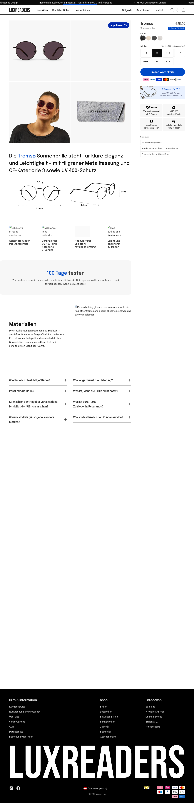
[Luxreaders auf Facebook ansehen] (18, 788)
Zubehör (104, 726)
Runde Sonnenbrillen (152, 148)
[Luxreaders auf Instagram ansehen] (11, 788)
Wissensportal (153, 726)
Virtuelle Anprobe (155, 711)
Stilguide (150, 706)
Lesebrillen (106, 711)
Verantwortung (17, 721)
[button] (172, 10)
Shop (104, 700)
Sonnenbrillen (172, 148)
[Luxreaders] (19, 10)
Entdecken (154, 700)
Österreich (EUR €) (97, 788)
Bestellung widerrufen (21, 736)
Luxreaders (100, 794)
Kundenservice (17, 706)
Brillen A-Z (152, 721)
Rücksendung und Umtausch (24, 711)
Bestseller (105, 731)
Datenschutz (16, 731)
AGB (11, 726)
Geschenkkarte (108, 736)
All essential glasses (152, 142)
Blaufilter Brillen (109, 716)
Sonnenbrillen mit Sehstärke (155, 154)
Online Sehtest (154, 716)
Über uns (14, 716)
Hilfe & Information (23, 700)
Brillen (103, 706)
